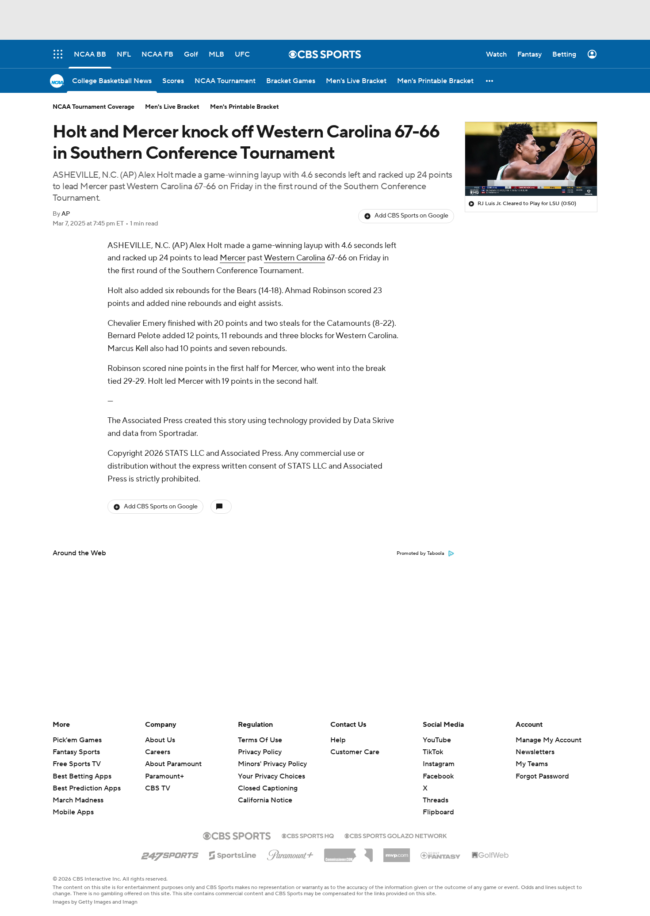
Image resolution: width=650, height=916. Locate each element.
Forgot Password (542, 776)
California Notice (265, 791)
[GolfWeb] (490, 855)
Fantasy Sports (76, 752)
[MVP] (396, 851)
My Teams (532, 764)
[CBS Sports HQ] (308, 835)
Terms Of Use (260, 740)
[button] (490, 81)
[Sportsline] (232, 854)
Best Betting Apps (82, 776)
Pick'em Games (77, 740)
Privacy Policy (260, 752)
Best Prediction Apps (87, 788)
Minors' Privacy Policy (272, 764)
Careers (157, 752)
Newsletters (535, 752)
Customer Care (354, 752)
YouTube (437, 740)
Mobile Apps (73, 812)
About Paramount (173, 764)
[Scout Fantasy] (441, 855)
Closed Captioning (268, 779)
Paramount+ (164, 776)
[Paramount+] (290, 853)
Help (338, 740)
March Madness (78, 800)
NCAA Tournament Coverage (93, 107)
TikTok (433, 752)
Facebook (438, 776)
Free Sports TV (77, 764)
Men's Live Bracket (172, 107)
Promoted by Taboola (420, 553)
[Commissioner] (348, 851)
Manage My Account (548, 740)
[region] (531, 159)
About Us (160, 740)
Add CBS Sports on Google (411, 216)
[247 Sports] (170, 853)
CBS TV (157, 788)
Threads (435, 800)
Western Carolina (294, 258)
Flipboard (438, 812)
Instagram (439, 764)
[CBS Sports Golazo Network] (395, 835)
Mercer (232, 258)
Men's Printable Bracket (244, 107)
